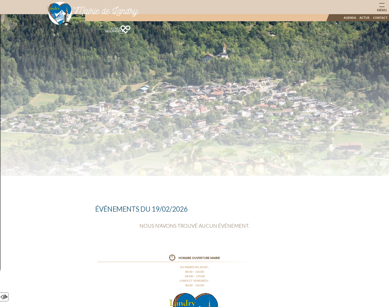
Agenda (350, 17)
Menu (382, 10)
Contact (380, 17)
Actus (364, 17)
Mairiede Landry (106, 10)
